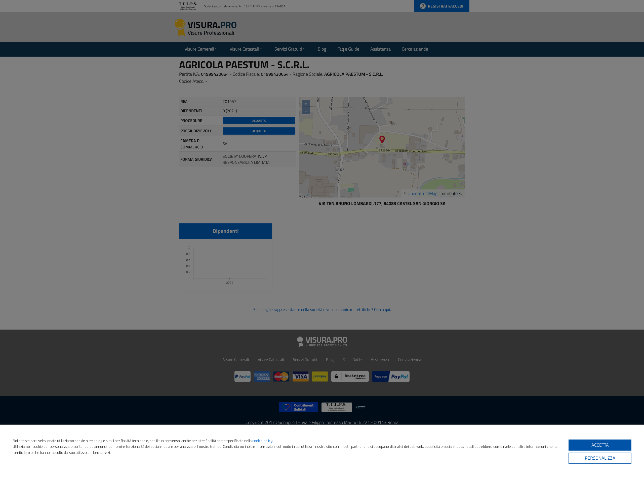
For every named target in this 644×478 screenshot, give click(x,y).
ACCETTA (600, 445)
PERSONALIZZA (600, 458)
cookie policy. (262, 441)
